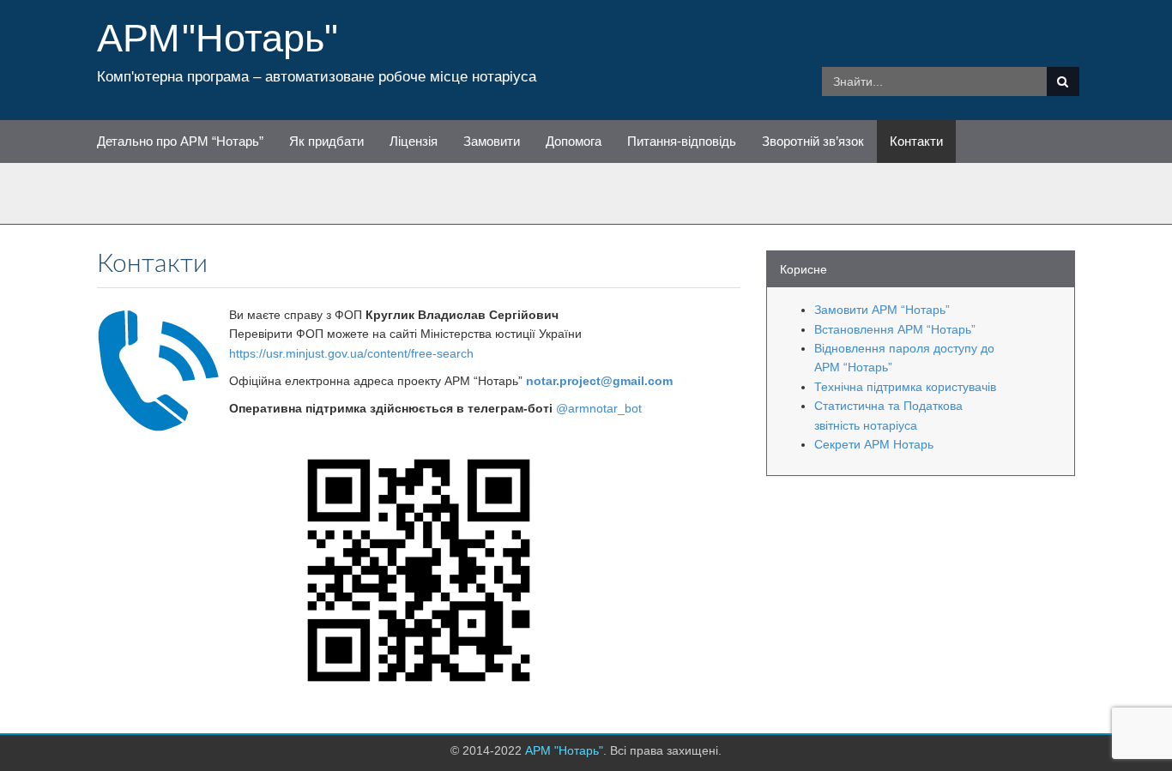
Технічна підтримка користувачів (905, 387)
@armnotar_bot (599, 408)
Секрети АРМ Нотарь (873, 444)
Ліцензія (414, 141)
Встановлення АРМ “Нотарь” (895, 329)
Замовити (491, 141)
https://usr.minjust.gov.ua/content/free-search (351, 353)
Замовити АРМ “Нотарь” (882, 309)
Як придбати (326, 141)
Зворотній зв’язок (813, 141)
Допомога (573, 141)
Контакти (916, 141)
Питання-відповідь (681, 141)
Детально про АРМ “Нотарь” (180, 141)
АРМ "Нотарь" (217, 37)
